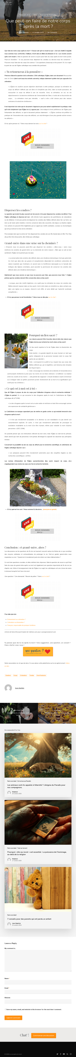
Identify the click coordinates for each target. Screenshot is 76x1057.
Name (7, 978)
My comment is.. (10, 948)
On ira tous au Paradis (24, 781)
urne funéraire (41, 675)
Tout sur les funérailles (48, 15)
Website (7, 998)
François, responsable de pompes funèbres (21, 625)
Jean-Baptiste (24, 32)
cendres (8, 675)
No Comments (52, 32)
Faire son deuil (24, 15)
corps (15, 675)
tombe (31, 675)
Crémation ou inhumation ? (16, 622)
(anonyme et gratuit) (50, 509)
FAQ (35, 15)
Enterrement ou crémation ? (16, 619)
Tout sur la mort (22, 848)
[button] (70, 3)
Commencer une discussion (43, 1035)
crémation (23, 675)
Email (7, 988)
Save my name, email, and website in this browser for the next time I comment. (34, 1009)
